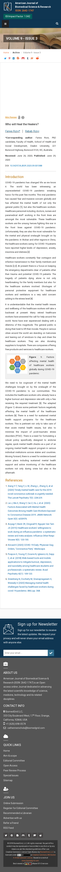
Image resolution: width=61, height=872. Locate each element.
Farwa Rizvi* (12, 131)
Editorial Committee (14, 760)
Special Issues (10, 775)
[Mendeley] (23, 835)
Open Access (10, 765)
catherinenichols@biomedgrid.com (25, 728)
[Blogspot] (18, 835)
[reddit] (41, 835)
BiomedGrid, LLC (47, 852)
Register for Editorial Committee (20, 808)
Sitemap (8, 780)
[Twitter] (6, 835)
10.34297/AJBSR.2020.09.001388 (26, 165)
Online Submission (13, 803)
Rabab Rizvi (32, 131)
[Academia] (35, 835)
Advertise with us (12, 818)
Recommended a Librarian (17, 813)
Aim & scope (10, 755)
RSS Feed (8, 828)
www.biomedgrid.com (30, 861)
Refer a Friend (10, 823)
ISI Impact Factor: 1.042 (17, 16)
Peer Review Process (14, 770)
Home (6, 52)
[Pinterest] (12, 835)
